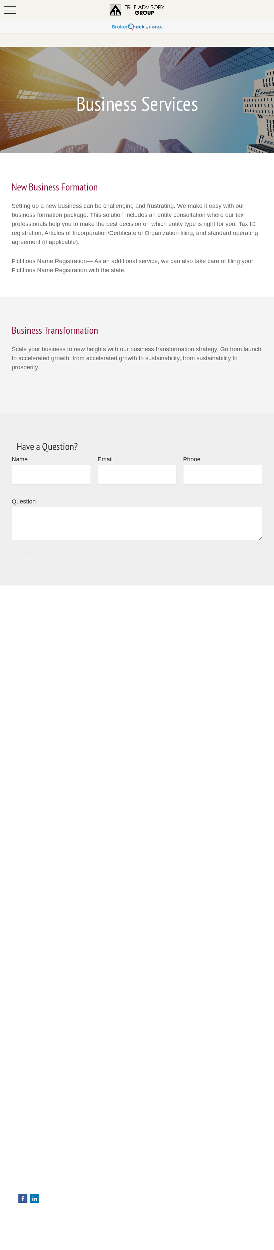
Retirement (30, 1226)
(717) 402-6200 (49, 1167)
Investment (30, 1233)
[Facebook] (22, 1198)
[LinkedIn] (34, 1198)
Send (26, 560)
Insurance (28, 1247)
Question (24, 501)
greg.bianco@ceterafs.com (47, 1187)
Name (20, 459)
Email (105, 459)
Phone (191, 459)
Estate (25, 1240)
